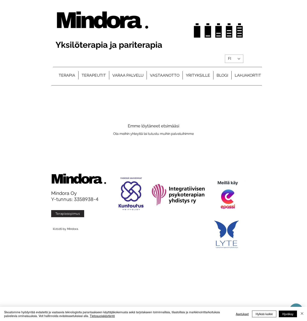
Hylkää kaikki (264, 314)
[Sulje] (301, 314)
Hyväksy (287, 314)
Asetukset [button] (242, 314)
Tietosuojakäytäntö (102, 316)
